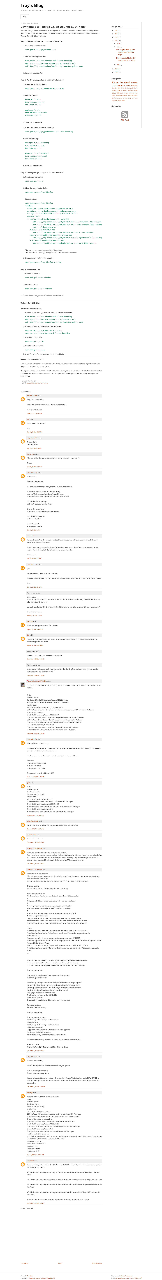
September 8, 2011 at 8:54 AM (35, 733)
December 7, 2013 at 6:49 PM (35, 1203)
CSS (119, 88)
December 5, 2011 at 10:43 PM (36, 1086)
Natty (41, 383)
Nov (118, 43)
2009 (116, 72)
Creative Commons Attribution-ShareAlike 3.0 (42, 1278)
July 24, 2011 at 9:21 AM (34, 558)
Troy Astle (30, 1276)
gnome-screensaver (118, 98)
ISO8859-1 (124, 90)
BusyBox (114, 88)
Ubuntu (46, 383)
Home (60, 1263)
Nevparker (30, 454)
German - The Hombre (34, 848)
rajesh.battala (31, 835)
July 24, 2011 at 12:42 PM (34, 587)
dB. (28, 635)
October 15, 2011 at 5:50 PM (35, 815)
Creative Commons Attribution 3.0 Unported (128, 1278)
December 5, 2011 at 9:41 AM (35, 842)
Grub (118, 90)
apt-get (29, 383)
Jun (118, 47)
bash (121, 93)
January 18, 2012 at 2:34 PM (35, 1155)
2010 (116, 69)
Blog (24, 17)
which (123, 100)
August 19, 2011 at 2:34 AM (35, 645)
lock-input (134, 98)
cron (136, 93)
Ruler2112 (30, 1161)
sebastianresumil (32, 821)
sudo (130, 85)
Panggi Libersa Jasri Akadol (36, 681)
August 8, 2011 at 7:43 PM (34, 615)
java (127, 85)
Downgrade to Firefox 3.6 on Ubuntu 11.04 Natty (53, 26)
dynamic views (132, 95)
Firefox (33, 383)
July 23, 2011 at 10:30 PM (34, 466)
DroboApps (128, 88)
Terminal (125, 82)
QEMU (114, 93)
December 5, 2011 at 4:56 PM (35, 863)
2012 (116, 37)
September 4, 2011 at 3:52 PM (35, 659)
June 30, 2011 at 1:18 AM (34, 413)
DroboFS (134, 88)
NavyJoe (30, 621)
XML (118, 93)
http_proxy (128, 98)
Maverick (130, 90)
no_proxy (115, 100)
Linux (37, 383)
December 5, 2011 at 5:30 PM (35, 1050)
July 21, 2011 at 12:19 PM (34, 432)
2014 (116, 30)
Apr (118, 65)
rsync (119, 100)
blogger (126, 93)
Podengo (30, 1092)
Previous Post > (97, 1263)
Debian (123, 88)
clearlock (131, 93)
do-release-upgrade (121, 95)
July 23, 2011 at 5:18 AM (34, 448)
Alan (28, 419)
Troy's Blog (32, 5)
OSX (118, 85)
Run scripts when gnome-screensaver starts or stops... (125, 52)
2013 (116, 34)
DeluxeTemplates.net (127, 1276)
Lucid (114, 85)
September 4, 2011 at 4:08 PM (35, 675)
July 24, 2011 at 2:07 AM (34, 530)
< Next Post (24, 1263)
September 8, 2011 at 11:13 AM (36, 777)
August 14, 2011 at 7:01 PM (35, 629)
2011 (116, 40)
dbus (113, 95)
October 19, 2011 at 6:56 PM (35, 829)
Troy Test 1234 (32, 438)
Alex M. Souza (32, 396)
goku (28, 783)
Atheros (135, 85)
